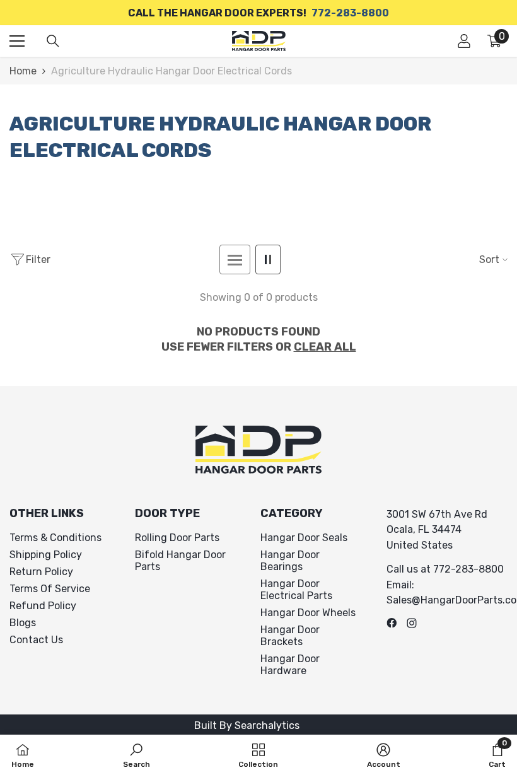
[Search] (53, 41)
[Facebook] (391, 623)
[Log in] (464, 41)
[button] (234, 259)
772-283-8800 (350, 13)
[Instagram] (412, 623)
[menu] (17, 41)
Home (23, 71)
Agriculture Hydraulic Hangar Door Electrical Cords (171, 71)
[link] (136, 754)
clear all (325, 347)
